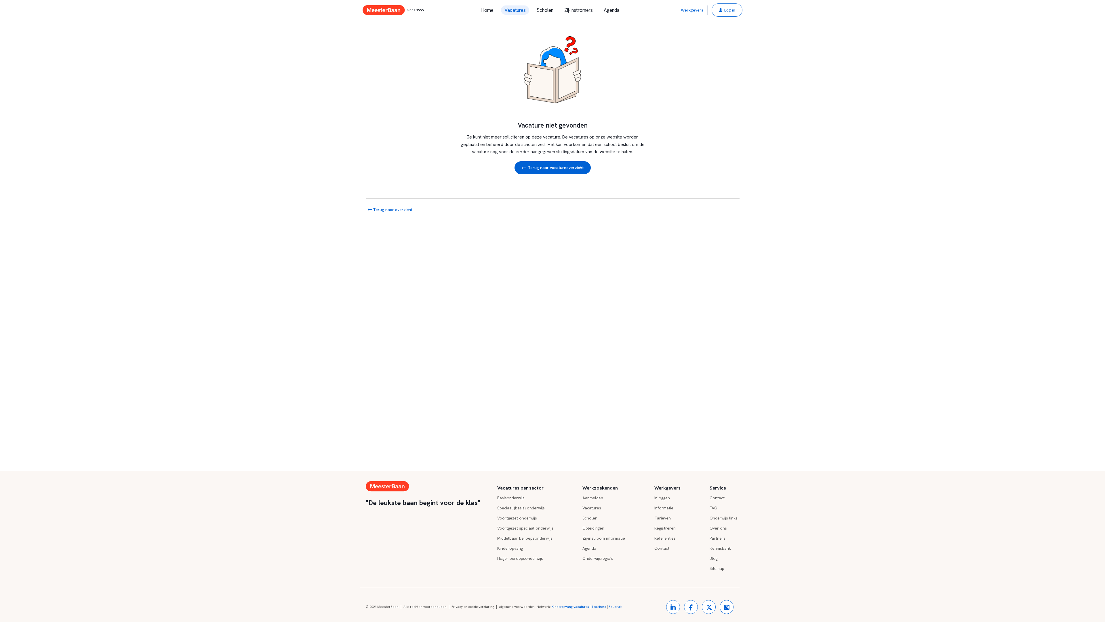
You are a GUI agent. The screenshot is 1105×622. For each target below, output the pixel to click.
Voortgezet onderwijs (517, 518)
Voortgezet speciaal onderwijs (525, 528)
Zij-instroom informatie (603, 538)
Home (487, 10)
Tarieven (662, 518)
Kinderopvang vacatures (570, 607)
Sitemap (717, 568)
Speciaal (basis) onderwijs (521, 508)
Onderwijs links (724, 518)
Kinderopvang (510, 548)
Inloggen (662, 497)
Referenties (665, 538)
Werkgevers (692, 10)
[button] (727, 10)
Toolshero (598, 607)
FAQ (713, 508)
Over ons (718, 528)
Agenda (612, 10)
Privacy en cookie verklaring (472, 607)
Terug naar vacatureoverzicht (556, 167)
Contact (661, 548)
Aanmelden (592, 497)
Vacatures (515, 10)
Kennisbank (720, 548)
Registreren (665, 528)
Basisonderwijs (511, 497)
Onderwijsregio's (597, 558)
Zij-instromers (578, 10)
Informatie (663, 508)
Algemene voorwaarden (517, 607)
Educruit (615, 607)
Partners (717, 538)
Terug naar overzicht (392, 209)
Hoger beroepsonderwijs (520, 558)
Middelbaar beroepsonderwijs (524, 538)
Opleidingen (593, 528)
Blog (714, 558)
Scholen (545, 10)
